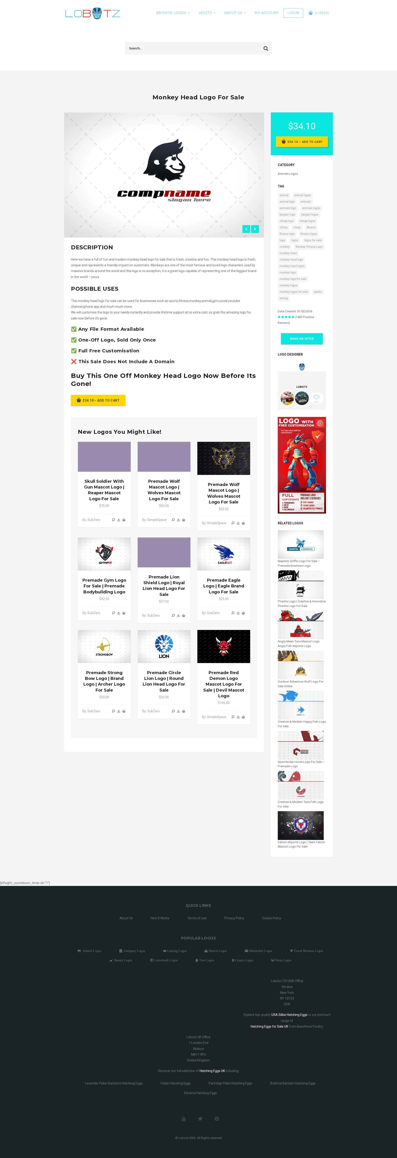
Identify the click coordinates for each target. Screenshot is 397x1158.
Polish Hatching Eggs (176, 1083)
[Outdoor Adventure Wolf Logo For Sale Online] (301, 665)
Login (293, 13)
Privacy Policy (234, 918)
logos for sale (313, 240)
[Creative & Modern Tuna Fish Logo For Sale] (301, 785)
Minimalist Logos (260, 950)
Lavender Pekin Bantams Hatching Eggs (114, 1083)
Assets (205, 13)
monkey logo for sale (293, 279)
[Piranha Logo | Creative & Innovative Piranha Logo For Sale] (301, 584)
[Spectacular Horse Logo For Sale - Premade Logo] (301, 745)
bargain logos (309, 214)
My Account (266, 13)
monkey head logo (291, 259)
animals (306, 201)
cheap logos (307, 221)
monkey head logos (292, 266)
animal (284, 195)
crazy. (297, 227)
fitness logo (287, 234)
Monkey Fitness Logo (309, 246)
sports (318, 291)
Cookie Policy (271, 918)
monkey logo (288, 272)
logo (282, 240)
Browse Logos (171, 13)
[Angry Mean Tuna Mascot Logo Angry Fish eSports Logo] (301, 624)
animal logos (302, 195)
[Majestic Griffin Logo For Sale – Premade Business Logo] (301, 544)
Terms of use (197, 918)
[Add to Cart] (124, 520)
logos (294, 240)
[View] (113, 520)
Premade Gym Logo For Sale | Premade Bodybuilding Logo (104, 586)
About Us (233, 13)
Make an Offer (302, 338)
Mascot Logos (217, 950)
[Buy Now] (118, 520)
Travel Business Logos (308, 950)
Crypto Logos (243, 960)
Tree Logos (206, 960)
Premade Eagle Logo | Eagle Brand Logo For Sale (223, 586)
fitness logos (309, 234)
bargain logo (287, 214)
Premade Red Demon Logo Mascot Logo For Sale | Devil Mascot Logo (223, 684)
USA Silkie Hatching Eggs (289, 1015)
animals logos (311, 208)
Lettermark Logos (165, 960)
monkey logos (289, 285)
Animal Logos (91, 950)
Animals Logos (288, 173)
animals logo (288, 208)
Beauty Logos (122, 960)
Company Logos (134, 950)
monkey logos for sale (294, 291)
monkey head (288, 253)
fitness (311, 227)
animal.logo (287, 201)
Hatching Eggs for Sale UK (269, 1026)
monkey (285, 246)
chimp (283, 227)
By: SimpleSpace (154, 520)
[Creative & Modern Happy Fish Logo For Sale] (301, 705)
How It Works (160, 918)
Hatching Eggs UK (212, 1071)
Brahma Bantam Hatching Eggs (293, 1083)
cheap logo (287, 221)
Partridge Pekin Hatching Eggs (230, 1083)
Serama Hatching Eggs (200, 1093)
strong (284, 298)
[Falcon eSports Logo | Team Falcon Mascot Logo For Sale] (301, 825)
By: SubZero (91, 520)
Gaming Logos (176, 950)
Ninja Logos (282, 960)
